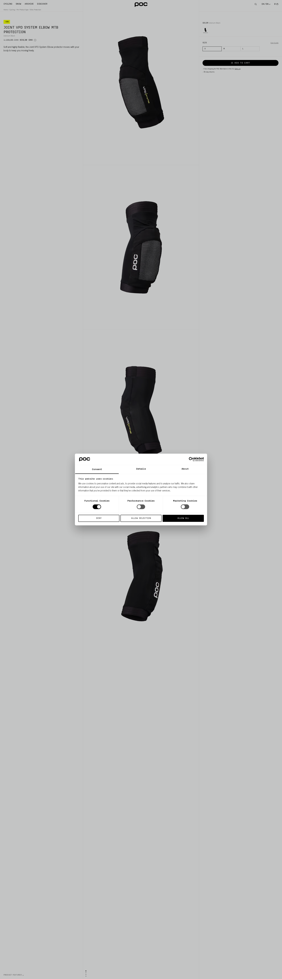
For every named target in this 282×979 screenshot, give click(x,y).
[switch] (141, 506)
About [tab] (185, 469)
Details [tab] (141, 469)
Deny (98, 518)
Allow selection (141, 518)
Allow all (183, 518)
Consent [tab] (97, 469)
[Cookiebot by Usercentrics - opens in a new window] (191, 459)
